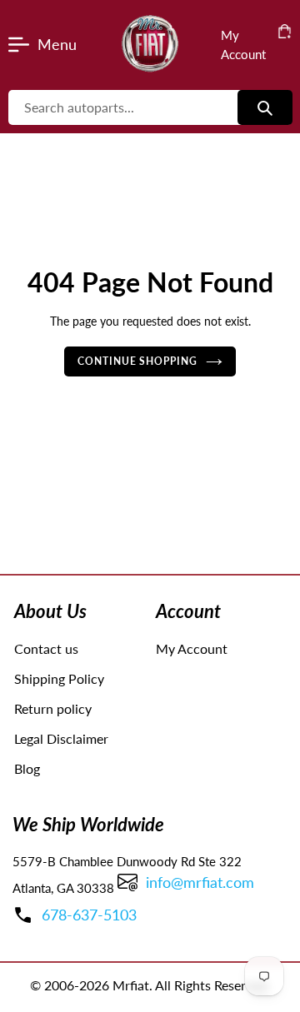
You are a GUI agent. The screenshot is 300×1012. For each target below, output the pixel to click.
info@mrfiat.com (200, 882)
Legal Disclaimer (61, 738)
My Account (192, 648)
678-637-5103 (89, 914)
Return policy (53, 708)
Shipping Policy (59, 678)
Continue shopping (138, 361)
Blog (27, 768)
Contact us (46, 648)
